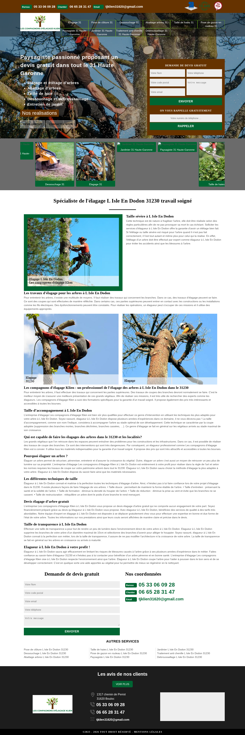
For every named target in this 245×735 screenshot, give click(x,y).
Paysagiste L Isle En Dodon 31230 (109, 657)
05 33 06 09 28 (44, 6)
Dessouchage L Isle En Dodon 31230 (45, 653)
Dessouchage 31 (129, 22)
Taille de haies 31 (184, 22)
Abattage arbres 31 (157, 22)
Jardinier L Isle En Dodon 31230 (175, 649)
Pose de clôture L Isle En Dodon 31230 (46, 649)
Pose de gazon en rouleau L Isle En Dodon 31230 (118, 653)
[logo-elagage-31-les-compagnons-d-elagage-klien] (40, 22)
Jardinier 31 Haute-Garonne (102, 32)
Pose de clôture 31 (102, 22)
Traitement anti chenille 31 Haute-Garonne (129, 32)
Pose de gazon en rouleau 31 (211, 24)
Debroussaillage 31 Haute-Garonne (157, 32)
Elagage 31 (74, 22)
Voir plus (122, 684)
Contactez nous (60, 124)
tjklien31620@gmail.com (124, 6)
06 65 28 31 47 (80, 6)
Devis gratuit (32, 124)
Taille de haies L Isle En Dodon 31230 (111, 649)
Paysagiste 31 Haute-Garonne (75, 32)
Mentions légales (148, 732)
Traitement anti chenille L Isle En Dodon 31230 (183, 653)
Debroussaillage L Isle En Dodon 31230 (179, 657)
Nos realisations (39, 113)
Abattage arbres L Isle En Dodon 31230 (46, 657)
